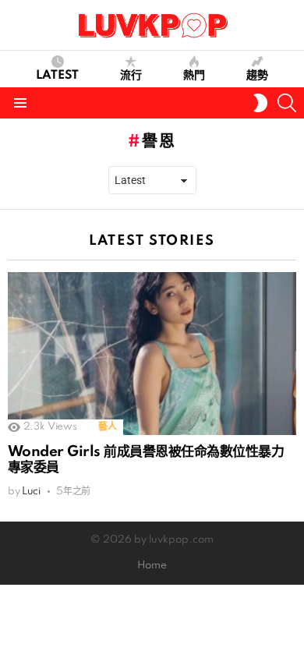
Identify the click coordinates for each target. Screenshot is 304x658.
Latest (57, 75)
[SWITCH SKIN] (260, 103)
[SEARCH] (286, 103)
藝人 (107, 427)
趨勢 (257, 75)
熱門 (194, 75)
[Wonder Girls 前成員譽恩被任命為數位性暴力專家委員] (152, 353)
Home (152, 566)
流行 (131, 75)
